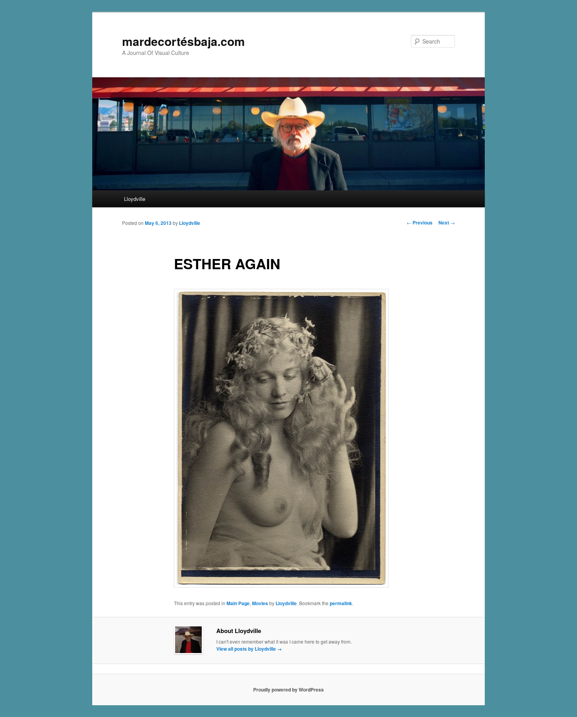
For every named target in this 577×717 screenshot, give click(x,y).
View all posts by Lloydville (249, 648)
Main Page (238, 603)
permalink (341, 603)
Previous (420, 222)
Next (446, 222)
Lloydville (134, 199)
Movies (260, 603)
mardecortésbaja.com (183, 41)
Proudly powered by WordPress (288, 689)
